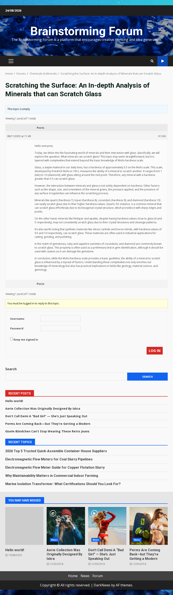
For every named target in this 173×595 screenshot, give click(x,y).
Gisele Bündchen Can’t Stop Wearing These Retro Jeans (47, 431)
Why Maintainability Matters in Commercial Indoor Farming (51, 476)
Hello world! (14, 401)
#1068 (162, 136)
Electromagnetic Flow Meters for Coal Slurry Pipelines (49, 459)
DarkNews (102, 585)
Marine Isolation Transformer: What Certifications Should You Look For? (63, 484)
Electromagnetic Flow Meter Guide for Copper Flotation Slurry (55, 467)
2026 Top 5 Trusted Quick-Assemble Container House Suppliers (56, 451)
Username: (17, 319)
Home (73, 576)
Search (11, 369)
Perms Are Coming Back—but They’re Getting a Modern (47, 424)
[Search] (152, 61)
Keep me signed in (26, 339)
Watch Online (162, 61)
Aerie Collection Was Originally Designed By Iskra (42, 408)
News (54, 539)
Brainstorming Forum (86, 31)
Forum (97, 576)
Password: (17, 328)
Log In (155, 350)
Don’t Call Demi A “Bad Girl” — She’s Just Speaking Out (46, 416)
